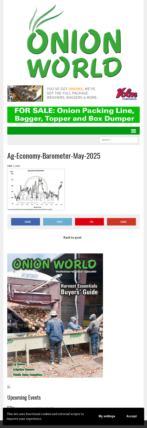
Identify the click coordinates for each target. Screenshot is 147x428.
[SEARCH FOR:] (119, 139)
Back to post (72, 237)
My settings (107, 416)
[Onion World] (73, 42)
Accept (131, 416)
